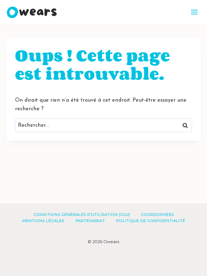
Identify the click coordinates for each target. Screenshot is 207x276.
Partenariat (90, 220)
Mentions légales (43, 220)
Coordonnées (157, 214)
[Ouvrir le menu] (194, 12)
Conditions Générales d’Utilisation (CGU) (81, 214)
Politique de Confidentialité (150, 220)
